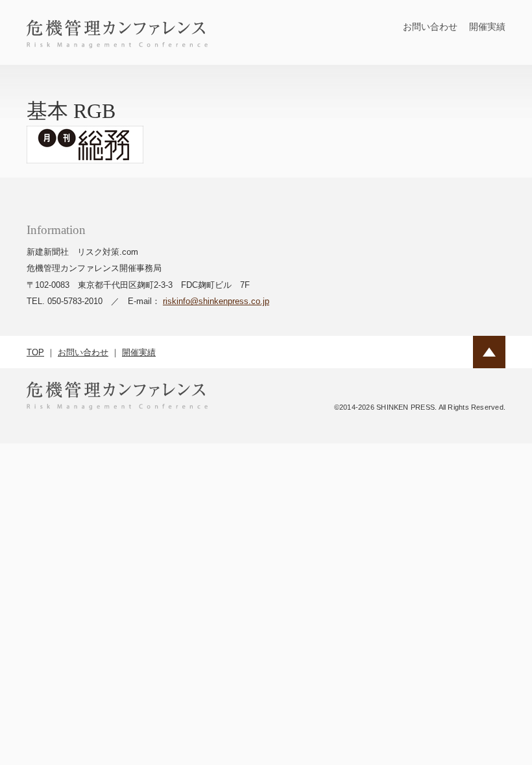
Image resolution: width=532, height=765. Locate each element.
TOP (35, 352)
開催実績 (487, 26)
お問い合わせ (430, 26)
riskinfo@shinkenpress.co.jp (216, 301)
